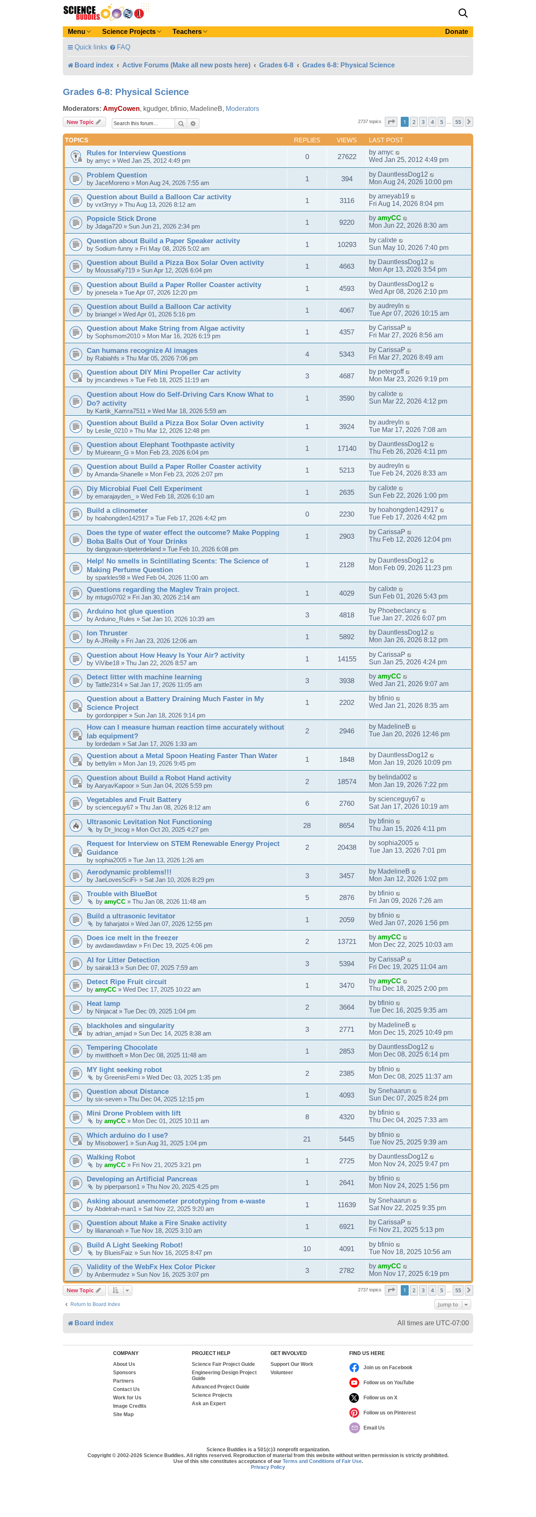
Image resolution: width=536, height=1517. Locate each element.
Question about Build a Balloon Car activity (159, 197)
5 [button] (441, 122)
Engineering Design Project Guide (224, 1375)
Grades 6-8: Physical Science (126, 92)
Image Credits (130, 1406)
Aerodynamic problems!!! (129, 872)
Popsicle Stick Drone (121, 218)
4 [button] (432, 122)
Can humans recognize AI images (142, 350)
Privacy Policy (268, 1467)
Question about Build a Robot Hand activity (159, 778)
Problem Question (117, 175)
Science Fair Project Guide (223, 1364)
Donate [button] (456, 31)
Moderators (242, 108)
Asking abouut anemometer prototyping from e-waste (176, 1201)
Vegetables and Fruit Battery (134, 799)
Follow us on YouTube (388, 1383)
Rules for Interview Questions (136, 153)
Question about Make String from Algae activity (166, 328)
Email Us (374, 1428)
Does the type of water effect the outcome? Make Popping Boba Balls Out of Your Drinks (183, 536)
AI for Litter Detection (123, 960)
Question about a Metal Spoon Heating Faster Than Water (182, 755)
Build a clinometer (117, 510)
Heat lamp (103, 1003)
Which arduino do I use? (127, 1135)
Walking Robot (111, 1157)
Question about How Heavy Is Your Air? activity (166, 655)
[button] (463, 13)
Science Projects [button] (129, 31)
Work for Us (127, 1398)
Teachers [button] (187, 31)
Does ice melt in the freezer (132, 937)
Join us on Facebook (387, 1367)
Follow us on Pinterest (389, 1413)
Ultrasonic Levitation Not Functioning (149, 822)
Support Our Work (292, 1364)
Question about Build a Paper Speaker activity (163, 241)
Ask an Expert (209, 1403)
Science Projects (212, 1395)
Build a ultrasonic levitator (131, 916)
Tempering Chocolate (122, 1047)
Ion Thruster (107, 633)
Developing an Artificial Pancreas (142, 1179)
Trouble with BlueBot (122, 894)
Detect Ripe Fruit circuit (127, 981)
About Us (124, 1364)
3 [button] (423, 122)
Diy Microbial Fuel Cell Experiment (144, 488)
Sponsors (124, 1373)
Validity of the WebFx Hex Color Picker (151, 1266)
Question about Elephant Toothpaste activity (160, 444)
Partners (123, 1381)
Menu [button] (76, 31)
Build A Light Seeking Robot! (135, 1245)
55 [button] (458, 122)
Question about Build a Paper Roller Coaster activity (174, 284)
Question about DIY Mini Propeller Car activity (164, 372)
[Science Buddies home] (106, 12)
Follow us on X (380, 1398)
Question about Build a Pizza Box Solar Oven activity (175, 262)
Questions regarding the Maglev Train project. (163, 589)
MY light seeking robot (124, 1069)
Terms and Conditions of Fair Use (322, 1461)
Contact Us (126, 1389)
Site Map (123, 1414)
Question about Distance (128, 1091)
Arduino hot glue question (130, 611)
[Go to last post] (398, 152)
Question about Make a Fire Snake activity (157, 1223)
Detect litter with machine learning (144, 677)
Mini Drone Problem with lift (134, 1113)
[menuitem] (119, 47)
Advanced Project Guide (221, 1387)
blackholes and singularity (130, 1025)
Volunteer (282, 1373)
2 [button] (413, 122)
